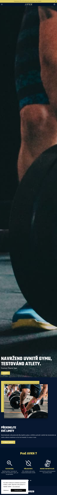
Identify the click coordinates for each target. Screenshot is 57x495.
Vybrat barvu (8, 442)
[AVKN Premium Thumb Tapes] (28, 4)
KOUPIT (5, 373)
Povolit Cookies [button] (18, 490)
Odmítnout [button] (6, 490)
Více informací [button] (16, 486)
